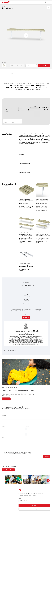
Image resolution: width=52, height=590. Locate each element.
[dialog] (26, 295)
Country (20, 498)
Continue (34, 505)
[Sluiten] (48, 489)
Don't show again (34, 509)
